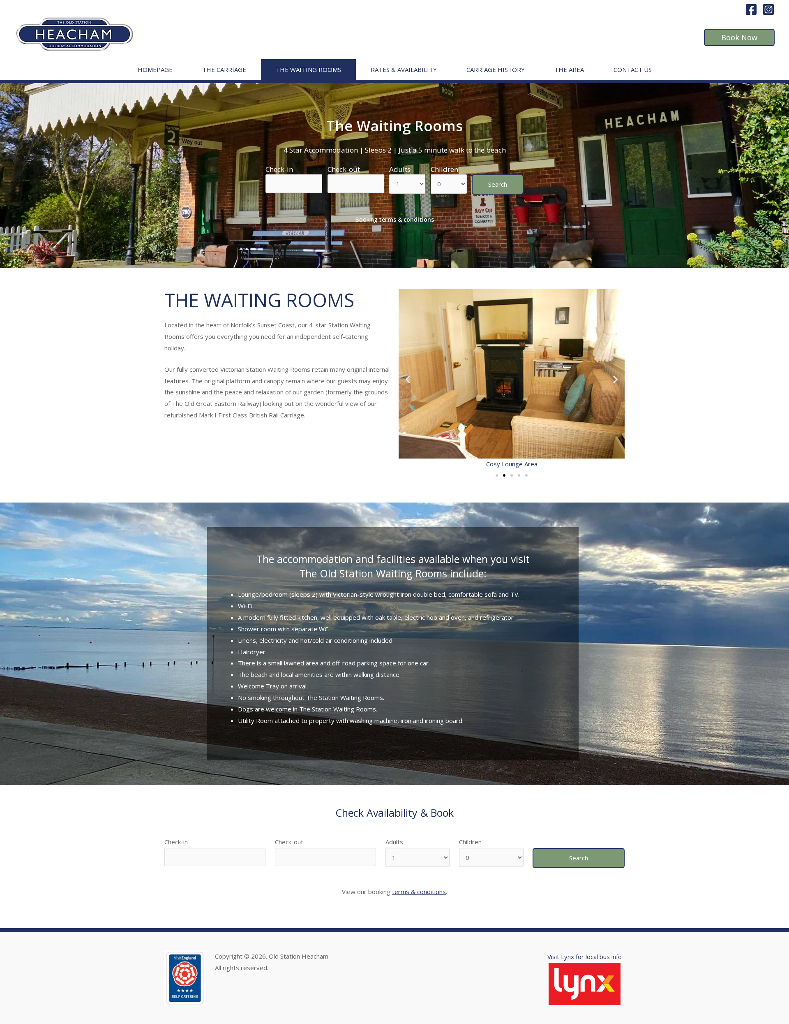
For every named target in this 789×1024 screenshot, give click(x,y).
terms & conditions (419, 891)
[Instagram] (768, 9)
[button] (497, 475)
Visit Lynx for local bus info (584, 956)
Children (444, 169)
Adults (400, 169)
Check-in (279, 169)
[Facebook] (751, 9)
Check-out (344, 169)
